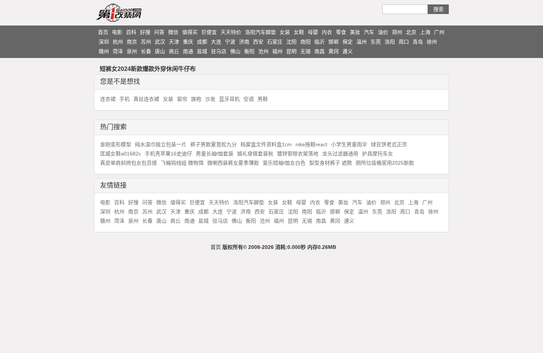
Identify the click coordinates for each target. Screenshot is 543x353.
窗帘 (182, 99)
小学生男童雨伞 (349, 144)
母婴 (313, 32)
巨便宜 (209, 32)
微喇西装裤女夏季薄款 (233, 163)
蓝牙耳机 (229, 99)
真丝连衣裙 (146, 99)
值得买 (190, 32)
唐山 (160, 51)
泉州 (132, 51)
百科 (131, 32)
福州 (277, 51)
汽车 (369, 32)
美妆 (355, 32)
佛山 (235, 51)
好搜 (145, 32)
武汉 (160, 42)
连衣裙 (108, 99)
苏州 (146, 42)
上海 (425, 32)
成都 (202, 42)
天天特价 (231, 32)
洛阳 (390, 42)
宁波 (230, 42)
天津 (174, 42)
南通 (188, 51)
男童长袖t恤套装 (214, 154)
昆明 (291, 51)
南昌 (319, 51)
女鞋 (299, 32)
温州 (361, 42)
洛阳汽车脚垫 (260, 32)
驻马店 (218, 51)
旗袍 (196, 99)
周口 (404, 42)
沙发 (210, 99)
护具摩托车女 (377, 154)
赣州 (104, 51)
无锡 (305, 51)
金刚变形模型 (115, 144)
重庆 (188, 42)
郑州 (397, 32)
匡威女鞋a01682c (120, 154)
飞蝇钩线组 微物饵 (182, 163)
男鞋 (262, 99)
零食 (341, 32)
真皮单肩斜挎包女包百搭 (128, 163)
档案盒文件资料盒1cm (266, 144)
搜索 (438, 9)
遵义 (347, 51)
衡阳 (249, 51)
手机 (124, 99)
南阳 (305, 42)
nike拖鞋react (311, 144)
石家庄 (275, 42)
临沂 (319, 42)
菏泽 (118, 51)
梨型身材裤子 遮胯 (330, 163)
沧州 (263, 51)
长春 (146, 51)
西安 (258, 42)
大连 (216, 42)
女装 (285, 32)
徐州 (432, 42)
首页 (103, 32)
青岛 (418, 42)
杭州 (118, 42)
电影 (117, 32)
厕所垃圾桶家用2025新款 (385, 163)
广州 (439, 32)
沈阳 (291, 42)
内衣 (327, 32)
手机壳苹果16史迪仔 (168, 154)
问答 (159, 32)
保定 (347, 42)
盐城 (202, 51)
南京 (132, 42)
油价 (383, 32)
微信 (173, 32)
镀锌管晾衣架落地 (297, 154)
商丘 (174, 51)
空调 (248, 99)
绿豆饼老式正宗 (389, 144)
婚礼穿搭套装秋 (255, 154)
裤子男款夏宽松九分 (213, 144)
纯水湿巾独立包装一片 (161, 144)
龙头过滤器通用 (340, 154)
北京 (411, 32)
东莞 (375, 42)
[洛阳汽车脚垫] (133, 13)
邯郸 (333, 42)
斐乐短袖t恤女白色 (284, 163)
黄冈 (333, 51)
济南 (244, 42)
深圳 (104, 42)
